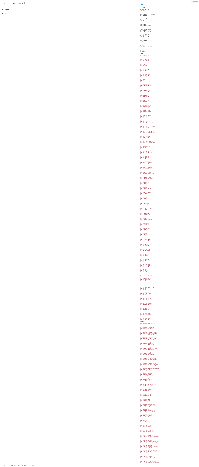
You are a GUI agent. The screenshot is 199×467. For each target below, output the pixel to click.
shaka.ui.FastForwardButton (145, 188)
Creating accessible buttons (145, 29)
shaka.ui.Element (143, 187)
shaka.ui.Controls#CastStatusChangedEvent (148, 450)
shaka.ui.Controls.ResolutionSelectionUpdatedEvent (150, 442)
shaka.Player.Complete (144, 383)
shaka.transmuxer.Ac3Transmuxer (146, 163)
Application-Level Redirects (145, 40)
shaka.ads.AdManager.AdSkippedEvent (147, 350)
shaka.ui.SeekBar (143, 220)
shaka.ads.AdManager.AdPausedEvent (147, 344)
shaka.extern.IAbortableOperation (146, 289)
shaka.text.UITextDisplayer (145, 158)
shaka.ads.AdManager (144, 58)
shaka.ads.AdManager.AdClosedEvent (147, 327)
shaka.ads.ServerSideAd (144, 64)
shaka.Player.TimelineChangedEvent (147, 427)
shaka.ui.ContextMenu (144, 183)
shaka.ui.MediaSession (144, 199)
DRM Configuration (143, 15)
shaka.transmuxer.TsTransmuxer (146, 174)
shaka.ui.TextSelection (144, 234)
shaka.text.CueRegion (144, 148)
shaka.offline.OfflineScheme (145, 115)
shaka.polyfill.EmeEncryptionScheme (147, 122)
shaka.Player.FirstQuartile (145, 394)
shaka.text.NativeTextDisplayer (146, 152)
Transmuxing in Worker (144, 21)
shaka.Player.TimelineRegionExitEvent (147, 431)
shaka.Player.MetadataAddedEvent (146, 406)
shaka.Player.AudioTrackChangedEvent (147, 375)
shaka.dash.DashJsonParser (145, 74)
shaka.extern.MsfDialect (145, 308)
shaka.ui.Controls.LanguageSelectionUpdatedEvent (150, 441)
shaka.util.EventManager (145, 254)
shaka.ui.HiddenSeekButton (145, 193)
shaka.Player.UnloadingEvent (145, 434)
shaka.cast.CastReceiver (145, 69)
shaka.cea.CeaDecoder (144, 70)
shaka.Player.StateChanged (145, 421)
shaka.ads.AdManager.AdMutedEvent (146, 343)
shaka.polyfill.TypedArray (145, 138)
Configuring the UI (143, 24)
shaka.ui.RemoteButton (144, 215)
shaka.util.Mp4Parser (144, 261)
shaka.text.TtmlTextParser (145, 157)
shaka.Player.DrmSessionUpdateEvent (147, 389)
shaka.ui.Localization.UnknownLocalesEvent (148, 463)
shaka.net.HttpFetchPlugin (145, 107)
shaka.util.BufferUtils (144, 245)
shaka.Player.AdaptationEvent (146, 374)
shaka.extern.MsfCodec (144, 307)
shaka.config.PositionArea (145, 280)
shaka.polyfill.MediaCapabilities (146, 127)
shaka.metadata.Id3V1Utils (145, 95)
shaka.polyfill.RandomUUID (145, 136)
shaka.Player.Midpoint (144, 409)
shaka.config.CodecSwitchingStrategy (147, 275)
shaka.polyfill (143, 120)
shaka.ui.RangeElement (144, 213)
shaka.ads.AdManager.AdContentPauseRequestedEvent (150, 329)
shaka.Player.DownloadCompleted (146, 385)
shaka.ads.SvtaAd (143, 65)
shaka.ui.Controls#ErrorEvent (146, 452)
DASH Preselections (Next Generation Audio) (148, 49)
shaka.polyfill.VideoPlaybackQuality (147, 142)
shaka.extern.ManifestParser (145, 304)
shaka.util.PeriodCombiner (145, 264)
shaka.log (142, 80)
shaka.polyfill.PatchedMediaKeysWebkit (147, 133)
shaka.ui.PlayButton (144, 209)
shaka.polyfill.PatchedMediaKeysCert (147, 132)
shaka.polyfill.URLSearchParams (146, 140)
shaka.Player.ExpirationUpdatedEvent (147, 393)
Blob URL (141, 41)
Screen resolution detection (145, 26)
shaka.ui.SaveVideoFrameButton (146, 219)
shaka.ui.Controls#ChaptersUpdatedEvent (148, 451)
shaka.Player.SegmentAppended (146, 415)
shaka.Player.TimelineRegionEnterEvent (147, 430)
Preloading (142, 20)
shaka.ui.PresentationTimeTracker (146, 210)
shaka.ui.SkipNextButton (145, 225)
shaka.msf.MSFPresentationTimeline (147, 102)
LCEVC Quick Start (143, 47)
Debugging (142, 11)
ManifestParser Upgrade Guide (146, 46)
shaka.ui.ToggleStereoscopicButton (147, 238)
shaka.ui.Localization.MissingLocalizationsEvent (150, 462)
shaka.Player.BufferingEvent (145, 380)
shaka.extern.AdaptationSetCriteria (147, 287)
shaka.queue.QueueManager (145, 146)
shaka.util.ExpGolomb (144, 255)
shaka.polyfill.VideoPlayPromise (146, 143)
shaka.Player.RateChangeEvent (146, 414)
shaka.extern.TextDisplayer (145, 314)
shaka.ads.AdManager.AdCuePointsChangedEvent (149, 332)
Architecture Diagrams (144, 34)
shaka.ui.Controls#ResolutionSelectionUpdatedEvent (150, 455)
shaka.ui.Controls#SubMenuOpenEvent (147, 456)
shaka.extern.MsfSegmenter (145, 310)
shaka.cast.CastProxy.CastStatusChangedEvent (149, 370)
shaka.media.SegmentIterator (145, 91)
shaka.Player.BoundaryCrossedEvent (147, 378)
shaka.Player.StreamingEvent (145, 424)
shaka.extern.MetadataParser (145, 305)
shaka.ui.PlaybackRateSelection (146, 208)
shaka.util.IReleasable (144, 319)
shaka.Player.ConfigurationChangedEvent (148, 384)
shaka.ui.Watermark (143, 243)
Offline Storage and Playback (146, 36)
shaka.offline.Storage (144, 116)
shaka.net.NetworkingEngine (145, 111)
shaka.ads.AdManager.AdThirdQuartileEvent (148, 357)
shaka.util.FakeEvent (144, 256)
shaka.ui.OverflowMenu (144, 204)
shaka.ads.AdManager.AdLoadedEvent (147, 339)
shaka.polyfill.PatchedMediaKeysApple (147, 131)
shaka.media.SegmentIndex (145, 90)
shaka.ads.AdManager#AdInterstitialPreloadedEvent (150, 364)
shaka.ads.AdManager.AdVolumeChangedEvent (148, 358)
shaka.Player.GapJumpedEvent (145, 395)
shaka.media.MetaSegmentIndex (146, 86)
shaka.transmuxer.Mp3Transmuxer (146, 168)
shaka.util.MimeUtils (144, 260)
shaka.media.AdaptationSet (145, 81)
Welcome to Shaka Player (145, 9)
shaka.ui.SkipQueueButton (145, 228)
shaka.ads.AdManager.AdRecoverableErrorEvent (149, 348)
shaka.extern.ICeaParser (145, 294)
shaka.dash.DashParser (144, 75)
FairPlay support (143, 39)
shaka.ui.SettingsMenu (144, 223)
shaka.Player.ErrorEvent (145, 391)
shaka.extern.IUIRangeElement (146, 299)
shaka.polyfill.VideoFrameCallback (147, 141)
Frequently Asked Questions (145, 44)
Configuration (142, 13)
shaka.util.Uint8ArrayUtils (145, 271)
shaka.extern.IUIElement (145, 297)
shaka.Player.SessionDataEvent (146, 416)
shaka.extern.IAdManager (145, 292)
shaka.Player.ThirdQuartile (145, 426)
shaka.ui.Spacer (143, 229)
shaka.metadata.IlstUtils (145, 96)
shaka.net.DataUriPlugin (145, 106)
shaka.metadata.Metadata (145, 97)
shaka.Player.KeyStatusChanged (146, 396)
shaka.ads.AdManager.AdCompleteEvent (147, 328)
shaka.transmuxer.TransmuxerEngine (147, 171)
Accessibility (142, 50)
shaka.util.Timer (143, 269)
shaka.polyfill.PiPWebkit (145, 135)
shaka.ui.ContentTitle (144, 182)
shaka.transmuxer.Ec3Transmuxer (146, 166)
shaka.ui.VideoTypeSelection (145, 240)
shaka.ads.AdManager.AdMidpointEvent (147, 342)
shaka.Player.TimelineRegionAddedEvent (147, 429)
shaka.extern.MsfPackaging (145, 309)
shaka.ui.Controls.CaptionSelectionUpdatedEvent (149, 436)
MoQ (140, 19)
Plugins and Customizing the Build (147, 31)
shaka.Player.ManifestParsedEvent (146, 401)
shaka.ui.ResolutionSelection (146, 217)
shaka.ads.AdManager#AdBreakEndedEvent (147, 360)
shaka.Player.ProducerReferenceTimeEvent (148, 411)
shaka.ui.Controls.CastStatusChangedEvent (148, 437)
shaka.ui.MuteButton (144, 202)
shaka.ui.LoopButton (144, 198)
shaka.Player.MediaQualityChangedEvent (147, 404)
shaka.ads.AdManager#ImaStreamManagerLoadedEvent (150, 368)
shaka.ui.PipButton (143, 207)
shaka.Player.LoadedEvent (145, 399)
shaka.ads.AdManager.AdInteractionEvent (148, 337)
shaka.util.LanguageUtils (145, 259)
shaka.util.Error (143, 253)
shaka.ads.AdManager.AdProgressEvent (147, 347)
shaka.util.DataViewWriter (145, 250)
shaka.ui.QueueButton (144, 212)
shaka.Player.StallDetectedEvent (146, 419)
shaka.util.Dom (143, 251)
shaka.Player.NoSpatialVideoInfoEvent (147, 410)
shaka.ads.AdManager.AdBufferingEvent (147, 323)
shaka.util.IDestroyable (145, 318)
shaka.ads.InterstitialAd (145, 60)
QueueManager (142, 51)
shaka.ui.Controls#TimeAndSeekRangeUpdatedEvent (149, 457)
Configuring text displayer (145, 25)
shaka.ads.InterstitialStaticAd (146, 61)
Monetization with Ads (144, 30)
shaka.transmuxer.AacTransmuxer (146, 162)
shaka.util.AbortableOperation (146, 244)
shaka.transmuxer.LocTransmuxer (146, 167)
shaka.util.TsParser (144, 270)
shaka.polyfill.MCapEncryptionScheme (147, 126)
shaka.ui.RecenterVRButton (145, 214)
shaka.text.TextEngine (144, 156)
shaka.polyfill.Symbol (144, 137)
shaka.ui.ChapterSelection (145, 181)
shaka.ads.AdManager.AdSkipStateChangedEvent (149, 352)
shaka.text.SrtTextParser (145, 153)
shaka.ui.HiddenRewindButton (145, 192)
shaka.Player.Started (144, 420)
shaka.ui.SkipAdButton (144, 224)
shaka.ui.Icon (142, 194)
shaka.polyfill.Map (143, 125)
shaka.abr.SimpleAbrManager (145, 55)
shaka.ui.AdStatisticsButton (145, 177)
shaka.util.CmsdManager (144, 246)
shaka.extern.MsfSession (145, 312)
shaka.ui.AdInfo (143, 176)
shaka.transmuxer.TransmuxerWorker (147, 173)
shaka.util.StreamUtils (144, 266)
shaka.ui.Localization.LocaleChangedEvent (148, 461)
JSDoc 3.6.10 (11, 465)
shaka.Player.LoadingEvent (145, 400)
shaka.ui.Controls (143, 184)
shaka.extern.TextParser (145, 315)
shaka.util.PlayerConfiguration (146, 265)
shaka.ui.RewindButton (144, 218)
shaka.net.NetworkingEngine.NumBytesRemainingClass (150, 112)
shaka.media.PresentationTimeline (146, 89)
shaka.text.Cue (143, 147)
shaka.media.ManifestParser (145, 85)
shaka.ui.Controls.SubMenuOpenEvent (147, 445)
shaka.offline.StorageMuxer (145, 117)
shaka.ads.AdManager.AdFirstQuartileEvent (148, 334)
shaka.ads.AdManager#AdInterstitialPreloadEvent (149, 365)
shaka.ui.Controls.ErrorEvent (146, 440)
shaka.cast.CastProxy (144, 68)
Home (142, 5)
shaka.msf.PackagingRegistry (145, 105)
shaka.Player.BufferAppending (146, 379)
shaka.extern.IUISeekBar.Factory (146, 302)
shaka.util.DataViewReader (145, 249)
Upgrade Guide (142, 45)
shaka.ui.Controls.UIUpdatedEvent (146, 447)
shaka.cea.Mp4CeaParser (144, 71)
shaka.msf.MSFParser (144, 101)
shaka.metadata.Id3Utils (145, 94)
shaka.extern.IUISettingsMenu (146, 303)
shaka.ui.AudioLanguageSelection (146, 178)
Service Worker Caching (144, 35)
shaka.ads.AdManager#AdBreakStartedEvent (148, 363)
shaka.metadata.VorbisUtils (145, 99)
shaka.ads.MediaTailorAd (145, 63)
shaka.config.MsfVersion (145, 279)
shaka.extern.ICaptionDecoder (146, 293)
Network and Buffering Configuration (147, 14)
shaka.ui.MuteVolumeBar (144, 203)
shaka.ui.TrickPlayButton (145, 239)
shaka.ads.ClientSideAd (144, 59)
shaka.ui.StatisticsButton (145, 230)
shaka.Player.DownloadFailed (145, 386)
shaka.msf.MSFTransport (144, 104)
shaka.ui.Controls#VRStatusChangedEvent (148, 460)
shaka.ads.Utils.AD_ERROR (145, 369)
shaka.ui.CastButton (144, 179)
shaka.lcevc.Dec (143, 79)
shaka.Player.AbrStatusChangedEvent (147, 373)
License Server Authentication (146, 16)
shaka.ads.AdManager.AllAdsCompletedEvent (148, 359)
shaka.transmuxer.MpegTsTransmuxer (147, 169)
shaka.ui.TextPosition (144, 233)
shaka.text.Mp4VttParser (145, 151)
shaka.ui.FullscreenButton (145, 189)
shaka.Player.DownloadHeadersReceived (147, 388)
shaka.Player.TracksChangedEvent (146, 432)
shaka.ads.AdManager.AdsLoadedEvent (147, 353)
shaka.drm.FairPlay (143, 76)
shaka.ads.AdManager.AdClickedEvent (147, 324)
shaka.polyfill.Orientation (145, 130)
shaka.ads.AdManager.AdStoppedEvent (147, 355)
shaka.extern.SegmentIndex (145, 313)
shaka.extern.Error (143, 288)
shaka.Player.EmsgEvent (144, 390)
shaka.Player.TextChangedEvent (146, 425)
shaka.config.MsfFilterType (145, 278)
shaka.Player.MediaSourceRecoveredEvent (148, 405)
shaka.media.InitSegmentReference (146, 84)
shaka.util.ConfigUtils (144, 248)
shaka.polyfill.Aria (144, 121)
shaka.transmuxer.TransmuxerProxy (146, 172)
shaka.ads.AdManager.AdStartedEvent (147, 354)
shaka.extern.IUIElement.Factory (146, 298)
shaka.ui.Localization (144, 197)
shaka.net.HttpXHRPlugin (145, 110)
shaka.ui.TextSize (143, 235)
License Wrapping (143, 18)
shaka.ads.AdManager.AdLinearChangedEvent (148, 338)
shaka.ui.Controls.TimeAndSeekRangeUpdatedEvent (149, 446)
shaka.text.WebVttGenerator (145, 161)
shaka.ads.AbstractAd (144, 56)
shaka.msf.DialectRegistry (145, 100)
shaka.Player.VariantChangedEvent (146, 435)
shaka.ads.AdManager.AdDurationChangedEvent (148, 333)
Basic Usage (142, 10)
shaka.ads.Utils (143, 66)
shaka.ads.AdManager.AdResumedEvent (147, 349)
